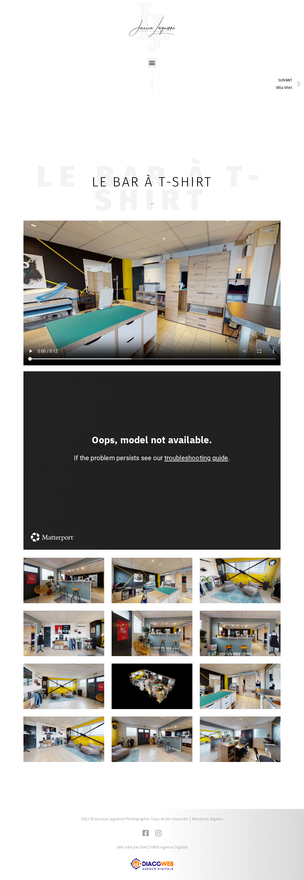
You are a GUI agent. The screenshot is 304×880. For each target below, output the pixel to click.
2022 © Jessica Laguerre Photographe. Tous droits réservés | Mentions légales (152, 818)
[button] (152, 63)
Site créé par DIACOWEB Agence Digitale (152, 847)
